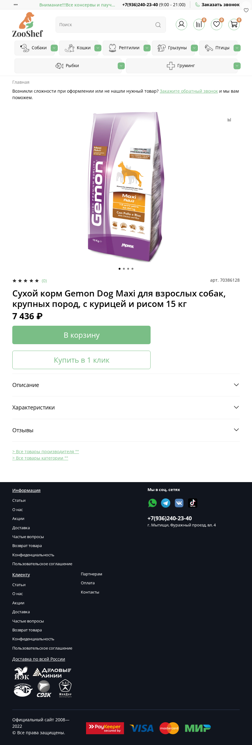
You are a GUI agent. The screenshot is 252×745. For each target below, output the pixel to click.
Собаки (38, 47)
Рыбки (72, 65)
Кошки (83, 47)
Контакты (90, 592)
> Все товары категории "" (40, 458)
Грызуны (177, 47)
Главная (21, 82)
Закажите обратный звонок (189, 91)
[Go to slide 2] (124, 269)
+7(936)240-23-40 (140, 4)
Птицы (222, 47)
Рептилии (129, 47)
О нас (17, 509)
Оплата (88, 583)
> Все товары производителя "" (45, 451)
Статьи (19, 500)
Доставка (21, 527)
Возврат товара (27, 545)
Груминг (185, 65)
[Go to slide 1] (119, 269)
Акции (18, 518)
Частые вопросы (28, 536)
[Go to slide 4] (132, 269)
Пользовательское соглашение (42, 563)
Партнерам (91, 574)
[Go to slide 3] (128, 269)
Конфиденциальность (33, 555)
